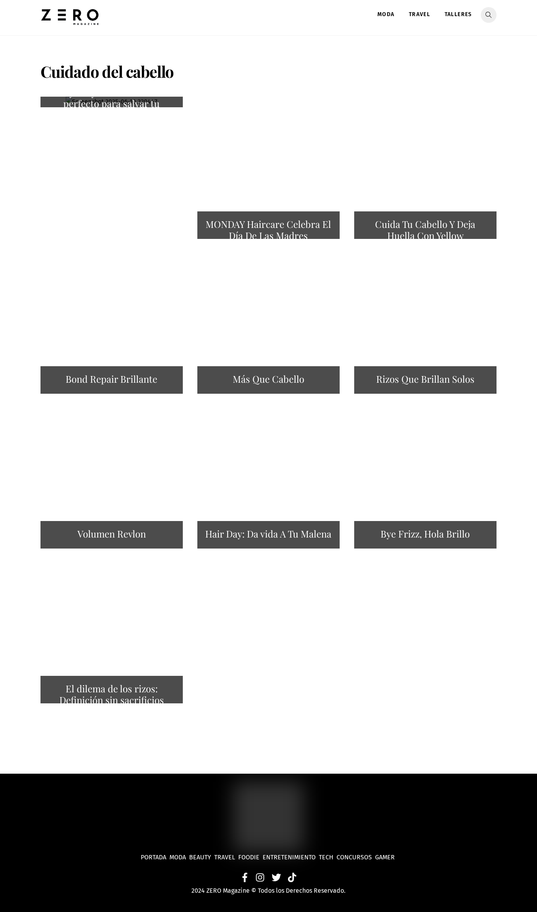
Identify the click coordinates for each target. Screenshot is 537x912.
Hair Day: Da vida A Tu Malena (268, 533)
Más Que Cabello (268, 379)
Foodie (248, 857)
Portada (153, 857)
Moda (386, 14)
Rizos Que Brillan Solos (425, 379)
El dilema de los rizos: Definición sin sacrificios (111, 694)
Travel (419, 14)
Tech (328, 857)
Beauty (201, 857)
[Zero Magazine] (69, 21)
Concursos (355, 857)
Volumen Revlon (111, 533)
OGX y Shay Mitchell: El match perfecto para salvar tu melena (111, 103)
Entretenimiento (289, 857)
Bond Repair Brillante (111, 379)
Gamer (385, 857)
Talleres (458, 14)
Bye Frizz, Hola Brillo (425, 533)
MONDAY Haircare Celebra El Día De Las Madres (268, 230)
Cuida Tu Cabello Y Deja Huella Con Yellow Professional (425, 235)
